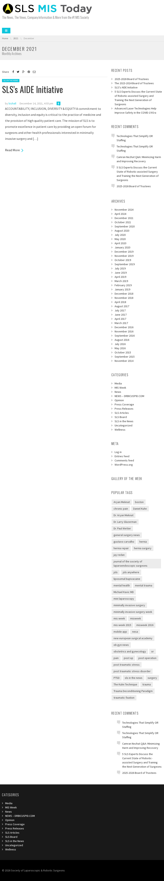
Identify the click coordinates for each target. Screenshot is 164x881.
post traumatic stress (127, 664)
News (118, 392)
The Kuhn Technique (125, 684)
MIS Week (120, 387)
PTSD (117, 678)
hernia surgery (142, 548)
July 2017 (120, 310)
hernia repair (121, 548)
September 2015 (125, 356)
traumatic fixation (124, 697)
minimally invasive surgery (129, 605)
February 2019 (123, 285)
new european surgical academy (133, 638)
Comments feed (124, 460)
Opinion (119, 400)
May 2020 (120, 239)
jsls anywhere (131, 572)
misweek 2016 (144, 625)
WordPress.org (124, 464)
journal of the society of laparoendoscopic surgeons (130, 563)
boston (139, 502)
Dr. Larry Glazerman (125, 522)
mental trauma (143, 585)
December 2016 (124, 327)
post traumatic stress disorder (132, 671)
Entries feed (122, 456)
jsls (116, 572)
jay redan (119, 555)
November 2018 (124, 298)
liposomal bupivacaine (127, 579)
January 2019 (122, 289)
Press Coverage (124, 404)
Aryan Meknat (122, 502)
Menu (6, 30)
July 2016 (120, 344)
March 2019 (121, 281)
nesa (135, 631)
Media (118, 383)
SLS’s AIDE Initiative (32, 89)
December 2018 (124, 293)
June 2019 (121, 272)
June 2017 (121, 314)
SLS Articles (122, 413)
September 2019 (125, 264)
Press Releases (124, 408)
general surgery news (127, 535)
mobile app (120, 631)
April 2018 (120, 302)
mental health (122, 585)
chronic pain (121, 508)
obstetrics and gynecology (130, 651)
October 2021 (123, 222)
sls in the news (133, 678)
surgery (152, 678)
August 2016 (122, 340)
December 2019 (124, 251)
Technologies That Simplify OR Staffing (135, 138)
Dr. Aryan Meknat (123, 515)
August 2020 (122, 230)
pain (116, 658)
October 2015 (123, 352)
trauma (146, 684)
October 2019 (123, 260)
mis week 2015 (122, 625)
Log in (118, 452)
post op (128, 658)
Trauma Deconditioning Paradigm (133, 691)
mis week (119, 618)
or (152, 651)
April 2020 (120, 243)
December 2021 (124, 218)
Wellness (120, 429)
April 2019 (120, 277)
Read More (12, 150)
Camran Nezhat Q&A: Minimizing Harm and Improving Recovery (139, 159)
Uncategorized (123, 425)
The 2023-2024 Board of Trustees (134, 83)
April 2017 (120, 319)
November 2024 (124, 209)
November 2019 (124, 256)
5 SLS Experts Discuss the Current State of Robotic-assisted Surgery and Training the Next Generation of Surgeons (138, 98)
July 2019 (120, 268)
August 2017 (122, 306)
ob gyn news (121, 645)
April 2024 (120, 214)
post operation (147, 658)
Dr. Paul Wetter (122, 528)
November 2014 (124, 361)
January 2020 (122, 247)
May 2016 (120, 348)
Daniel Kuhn (140, 508)
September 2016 (125, 335)
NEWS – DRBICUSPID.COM (129, 396)
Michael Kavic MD (124, 592)
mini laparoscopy (124, 598)
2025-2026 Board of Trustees (132, 79)
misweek (135, 618)
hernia (143, 541)
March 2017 (121, 323)
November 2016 (124, 331)
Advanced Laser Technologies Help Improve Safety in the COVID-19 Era (135, 110)
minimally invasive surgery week (133, 612)
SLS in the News (10, 80)
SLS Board (121, 417)
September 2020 (125, 226)
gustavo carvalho (124, 541)
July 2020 (120, 235)
